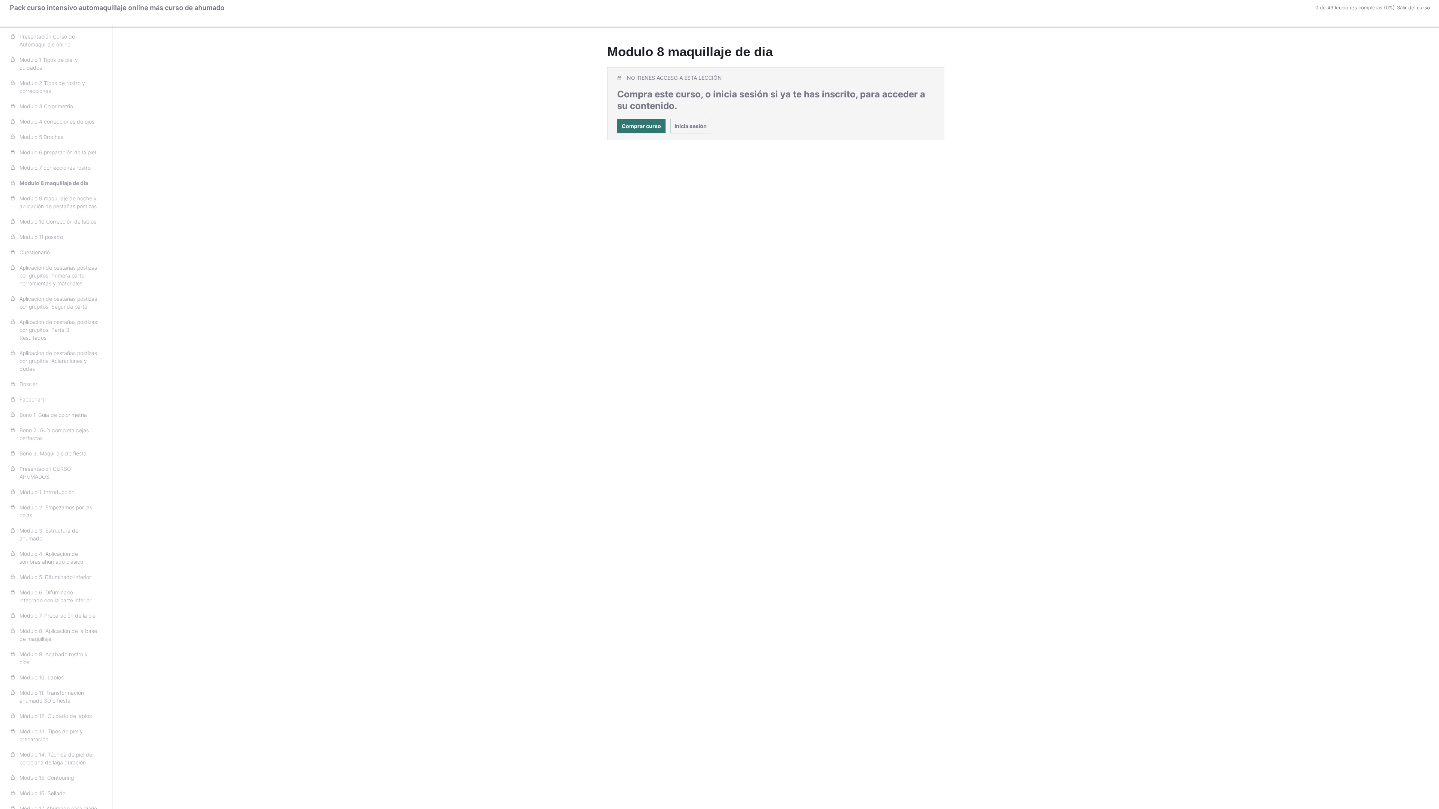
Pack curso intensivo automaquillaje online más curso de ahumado (117, 8)
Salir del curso (1413, 7)
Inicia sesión (691, 126)
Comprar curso (641, 126)
